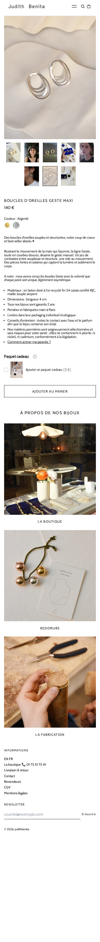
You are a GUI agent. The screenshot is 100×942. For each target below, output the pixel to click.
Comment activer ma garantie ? (29, 342)
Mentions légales (15, 793)
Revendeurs (12, 781)
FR (11, 759)
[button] (83, 6)
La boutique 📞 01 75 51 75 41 (25, 764)
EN (6, 759)
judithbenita (22, 829)
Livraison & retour (16, 770)
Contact (9, 776)
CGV (7, 787)
